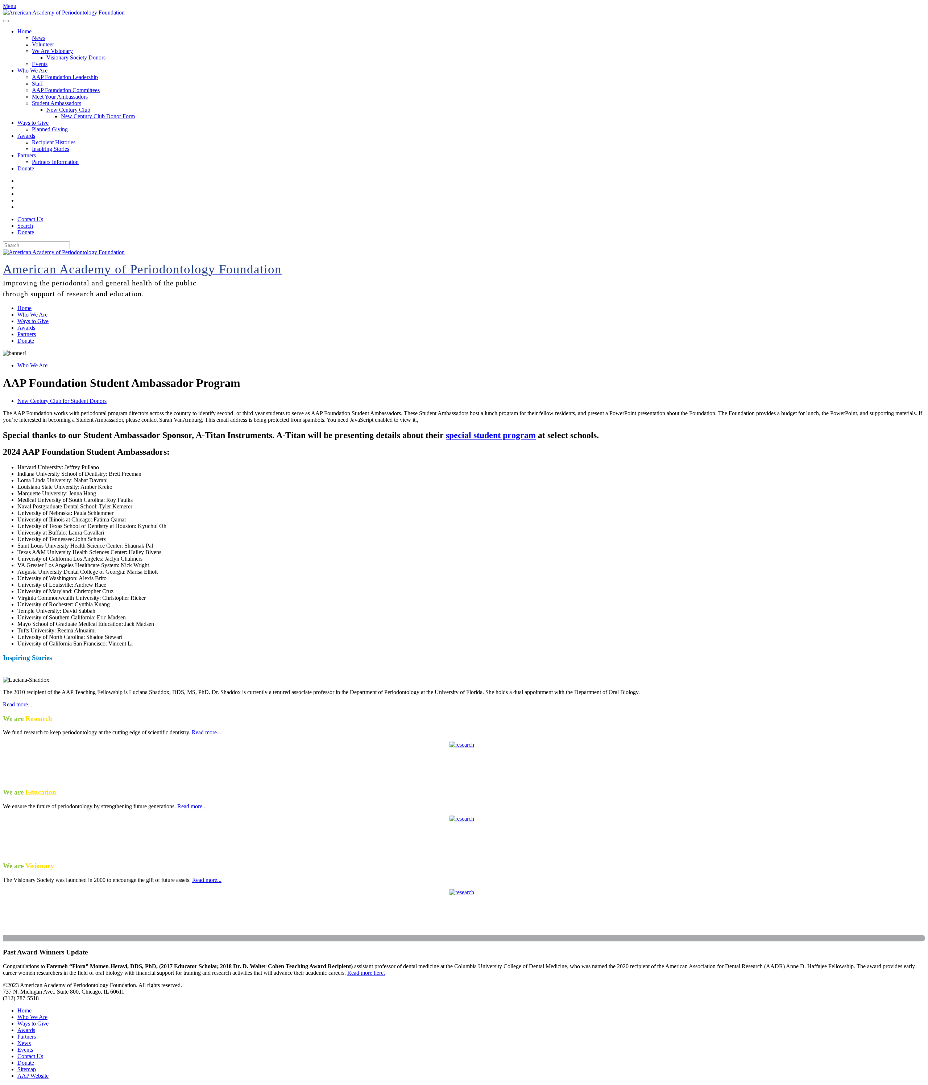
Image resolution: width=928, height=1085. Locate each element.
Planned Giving (50, 129)
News (38, 38)
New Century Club (68, 110)
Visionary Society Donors (75, 57)
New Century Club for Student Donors (62, 401)
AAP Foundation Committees (66, 90)
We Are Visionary (52, 51)
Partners (26, 155)
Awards (26, 136)
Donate (25, 168)
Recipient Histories (53, 142)
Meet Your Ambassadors (60, 97)
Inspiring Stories (50, 149)
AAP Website (33, 1076)
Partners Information (55, 162)
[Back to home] (64, 12)
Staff (37, 84)
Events (39, 64)
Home (24, 31)
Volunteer (43, 44)
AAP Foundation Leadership (65, 77)
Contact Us (30, 219)
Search (25, 226)
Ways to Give (33, 123)
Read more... (17, 704)
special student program (491, 435)
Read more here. (366, 973)
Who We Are (32, 70)
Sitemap (26, 1069)
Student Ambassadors (56, 103)
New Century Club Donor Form (98, 116)
